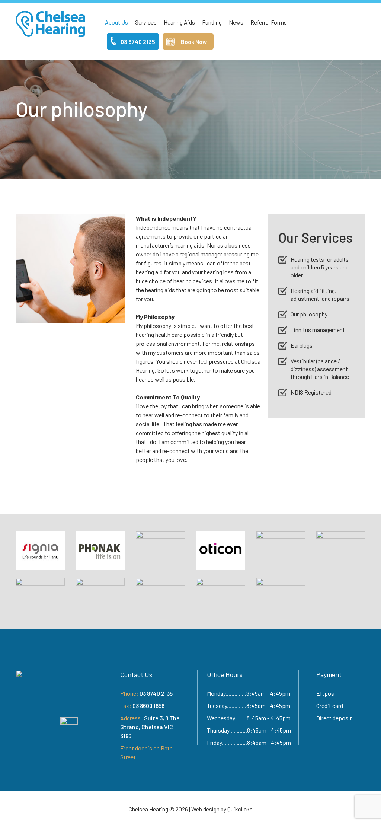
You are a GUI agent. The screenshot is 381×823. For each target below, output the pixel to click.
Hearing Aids (179, 22)
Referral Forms (268, 22)
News (236, 22)
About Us (116, 22)
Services (146, 22)
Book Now (194, 41)
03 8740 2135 (138, 41)
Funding (212, 22)
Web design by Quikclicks (222, 809)
